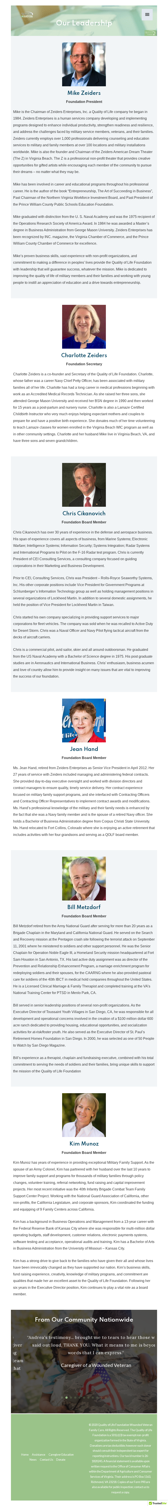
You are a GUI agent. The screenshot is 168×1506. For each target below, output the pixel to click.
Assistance (38, 1454)
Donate (60, 1459)
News (33, 1459)
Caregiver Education (61, 1454)
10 (101, 1398)
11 (106, 1398)
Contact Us (46, 1459)
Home (25, 1454)
